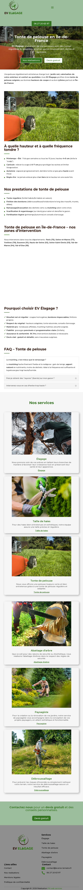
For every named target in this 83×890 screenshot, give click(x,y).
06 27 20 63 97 (41, 23)
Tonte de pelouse (41, 592)
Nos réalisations (31, 60)
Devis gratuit (53, 60)
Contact (8, 868)
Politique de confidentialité (17, 882)
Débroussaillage (41, 790)
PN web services (54, 888)
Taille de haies (41, 531)
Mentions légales (12, 877)
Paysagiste (41, 724)
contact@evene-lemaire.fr (59, 868)
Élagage (41, 470)
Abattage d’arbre (41, 662)
